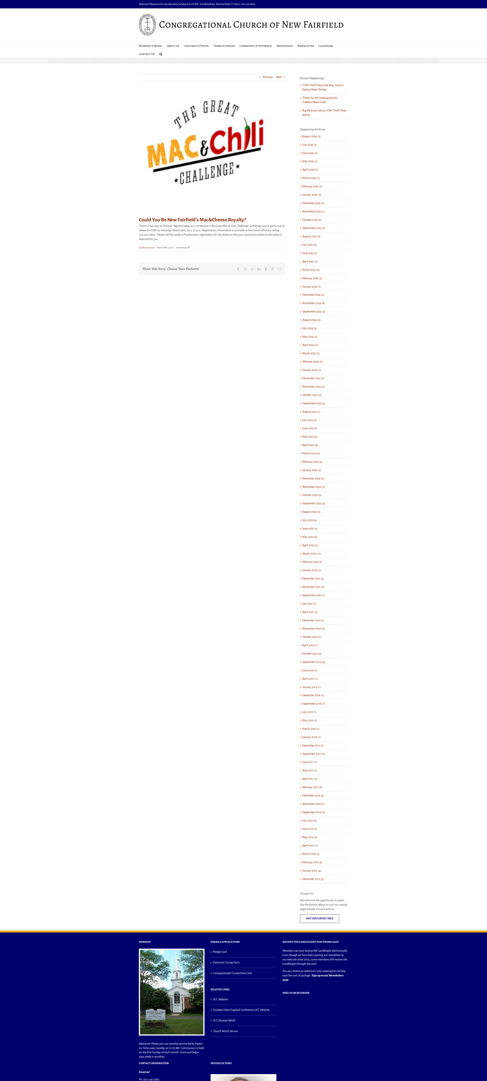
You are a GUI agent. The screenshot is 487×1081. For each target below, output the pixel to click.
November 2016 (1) (313, 803)
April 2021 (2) (310, 612)
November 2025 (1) (313, 211)
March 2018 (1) (310, 728)
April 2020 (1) (310, 645)
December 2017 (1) (313, 745)
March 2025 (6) (311, 269)
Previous (268, 77)
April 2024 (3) (310, 345)
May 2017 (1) (309, 770)
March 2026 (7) (311, 178)
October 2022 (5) (311, 495)
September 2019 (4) (313, 662)
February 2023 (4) (312, 461)
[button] (160, 54)
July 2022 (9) (309, 520)
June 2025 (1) (309, 253)
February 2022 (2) (312, 561)
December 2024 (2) (313, 294)
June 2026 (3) (310, 153)
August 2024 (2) (311, 319)
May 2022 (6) (310, 536)
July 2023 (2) (309, 420)
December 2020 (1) (313, 620)
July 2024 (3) (309, 328)
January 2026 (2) (311, 194)
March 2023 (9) (311, 453)
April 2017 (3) (310, 778)
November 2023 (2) (313, 386)
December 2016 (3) (313, 795)
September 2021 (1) (313, 595)
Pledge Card (220, 951)
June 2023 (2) (310, 428)
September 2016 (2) (313, 812)
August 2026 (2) (311, 136)
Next (279, 77)
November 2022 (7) (313, 486)
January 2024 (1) (311, 369)
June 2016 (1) (309, 828)
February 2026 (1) (312, 186)
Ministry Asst (148, 247)
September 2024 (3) (313, 311)
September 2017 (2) (313, 753)
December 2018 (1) (313, 695)
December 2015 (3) (313, 879)
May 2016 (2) (309, 837)
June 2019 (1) (309, 670)
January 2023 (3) (311, 470)
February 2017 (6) (312, 787)
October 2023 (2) (311, 395)
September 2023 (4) (313, 403)
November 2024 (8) (313, 303)
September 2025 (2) (313, 228)
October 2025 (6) (312, 219)
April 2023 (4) (310, 445)
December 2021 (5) (313, 578)
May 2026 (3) (310, 161)
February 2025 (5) (312, 278)
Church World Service (225, 1031)
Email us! (144, 1072)
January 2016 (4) (311, 870)
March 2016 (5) (311, 853)
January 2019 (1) (311, 687)
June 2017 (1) (309, 762)
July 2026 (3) (309, 144)
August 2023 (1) (311, 411)
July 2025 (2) (309, 244)
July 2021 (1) (309, 603)
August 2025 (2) (311, 236)
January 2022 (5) (311, 570)
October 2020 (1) (311, 636)
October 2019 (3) (311, 653)
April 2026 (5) (310, 169)
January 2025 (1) (311, 286)
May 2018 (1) (309, 720)
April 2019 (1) (310, 678)
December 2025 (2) (313, 203)
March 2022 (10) (311, 553)
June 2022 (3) (310, 528)
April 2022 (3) (310, 545)
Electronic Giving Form (226, 962)
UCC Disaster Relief (224, 1020)
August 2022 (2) (311, 511)
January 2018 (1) (311, 737)
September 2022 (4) (313, 503)
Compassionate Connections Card (232, 973)
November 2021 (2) (313, 586)
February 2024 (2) (312, 361)
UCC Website (220, 999)
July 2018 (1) (309, 712)
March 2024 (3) (311, 353)
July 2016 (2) (309, 820)
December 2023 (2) (313, 378)
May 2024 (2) (310, 336)
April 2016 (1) (310, 845)
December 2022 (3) (313, 478)
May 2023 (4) (310, 436)
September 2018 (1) (313, 703)
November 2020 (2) (313, 628)
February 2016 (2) (312, 862)
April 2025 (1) (310, 261)
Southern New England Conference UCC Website (241, 1009)
